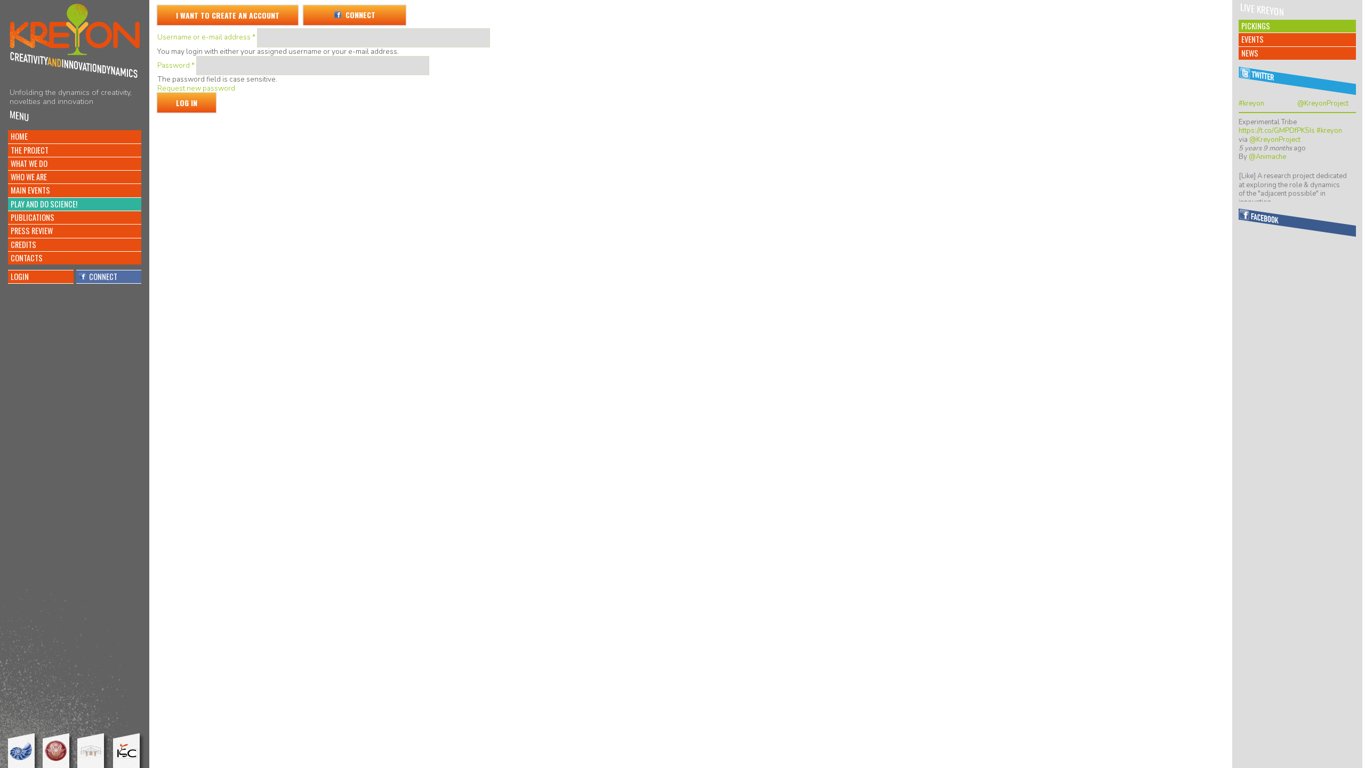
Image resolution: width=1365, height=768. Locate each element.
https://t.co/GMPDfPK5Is (1277, 130)
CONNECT (101, 276)
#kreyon (1251, 103)
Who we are (29, 176)
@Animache (1267, 157)
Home (19, 136)
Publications (32, 217)
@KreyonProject (1322, 103)
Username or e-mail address (206, 37)
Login (20, 276)
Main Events (30, 190)
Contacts (27, 257)
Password (176, 65)
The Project (30, 150)
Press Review (32, 230)
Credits (23, 244)
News (1249, 53)
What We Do (29, 163)
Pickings (1255, 25)
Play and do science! (44, 204)
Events (1252, 39)
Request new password (196, 88)
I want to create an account (227, 15)
